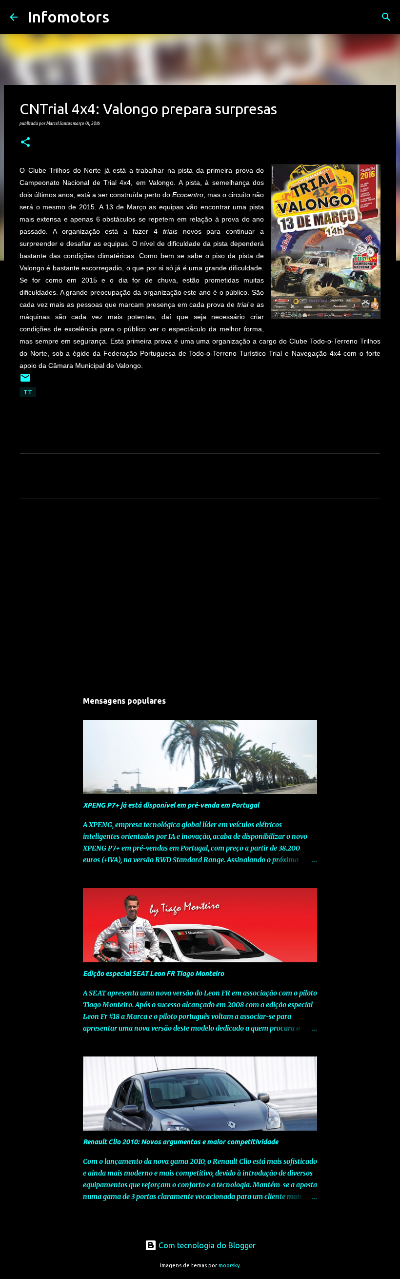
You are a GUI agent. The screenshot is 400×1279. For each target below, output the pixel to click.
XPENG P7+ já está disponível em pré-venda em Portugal (171, 805)
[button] (25, 142)
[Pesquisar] (123, 17)
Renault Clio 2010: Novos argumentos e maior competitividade (180, 1142)
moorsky (229, 1265)
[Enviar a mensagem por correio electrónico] (25, 381)
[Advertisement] (200, 597)
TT (27, 392)
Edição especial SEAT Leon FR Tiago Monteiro (153, 973)
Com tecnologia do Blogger (206, 1245)
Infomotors (68, 16)
